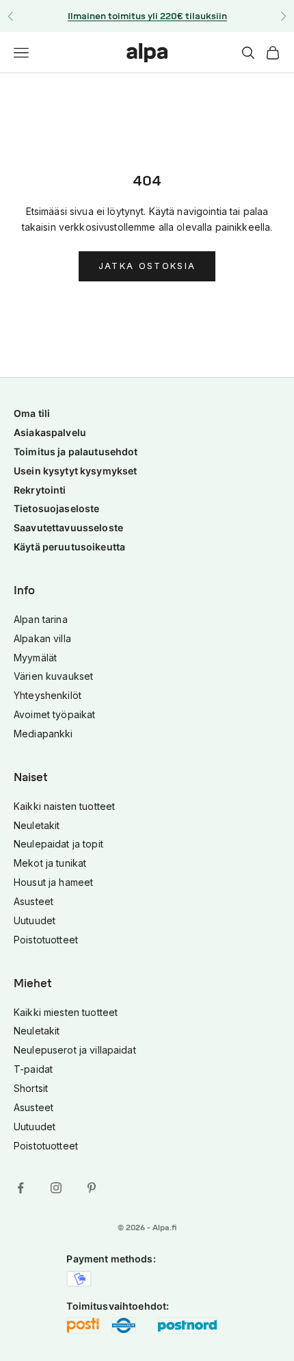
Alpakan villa (42, 638)
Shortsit (31, 1088)
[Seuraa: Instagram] (56, 1188)
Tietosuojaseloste (56, 508)
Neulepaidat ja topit (58, 844)
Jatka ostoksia (147, 265)
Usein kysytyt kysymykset (75, 470)
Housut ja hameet (53, 882)
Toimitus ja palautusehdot (76, 451)
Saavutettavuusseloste (68, 527)
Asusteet (33, 901)
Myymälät (35, 657)
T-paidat (33, 1069)
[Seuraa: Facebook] (20, 1188)
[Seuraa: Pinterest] (91, 1188)
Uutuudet (34, 920)
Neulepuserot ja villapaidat (75, 1050)
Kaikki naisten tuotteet (64, 806)
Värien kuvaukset (53, 676)
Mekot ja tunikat (50, 863)
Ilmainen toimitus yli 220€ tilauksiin (147, 16)
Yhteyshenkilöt (47, 695)
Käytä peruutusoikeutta (69, 546)
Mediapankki (43, 733)
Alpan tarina (41, 619)
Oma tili (32, 413)
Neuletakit (36, 825)
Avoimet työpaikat (54, 714)
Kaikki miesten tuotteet (66, 1012)
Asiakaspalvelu (50, 432)
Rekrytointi (40, 490)
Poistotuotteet (46, 939)
